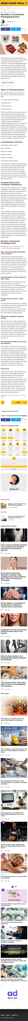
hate (24, 454)
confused (14, 469)
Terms (2, 1015)
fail (3, 454)
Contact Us (14, 1015)
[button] (26, 3)
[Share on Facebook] (5, 29)
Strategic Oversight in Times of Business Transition (11, 941)
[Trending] (3, 822)
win (24, 440)
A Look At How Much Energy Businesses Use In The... (16, 517)
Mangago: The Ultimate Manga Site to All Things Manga (17, 504)
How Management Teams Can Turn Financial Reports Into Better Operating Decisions (14, 782)
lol (10, 440)
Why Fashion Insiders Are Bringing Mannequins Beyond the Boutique (13, 658)
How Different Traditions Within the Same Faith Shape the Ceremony (12, 719)
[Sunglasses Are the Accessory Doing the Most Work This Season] (14, 619)
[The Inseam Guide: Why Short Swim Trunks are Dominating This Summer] (14, 672)
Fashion (4, 12)
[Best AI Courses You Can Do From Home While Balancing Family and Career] (14, 800)
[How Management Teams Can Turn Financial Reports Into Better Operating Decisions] (14, 768)
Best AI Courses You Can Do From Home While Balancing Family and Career (12, 814)
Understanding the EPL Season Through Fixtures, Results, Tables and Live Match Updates (13, 960)
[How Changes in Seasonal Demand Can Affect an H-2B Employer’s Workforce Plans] (14, 736)
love (17, 454)
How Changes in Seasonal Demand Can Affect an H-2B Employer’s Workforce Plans (14, 750)
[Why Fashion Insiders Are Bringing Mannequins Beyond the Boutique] (14, 646)
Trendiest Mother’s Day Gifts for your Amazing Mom (13, 904)
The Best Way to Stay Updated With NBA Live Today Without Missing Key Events (13, 846)
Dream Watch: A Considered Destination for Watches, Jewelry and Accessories (13, 605)
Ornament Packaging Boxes (10, 411)
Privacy (8, 1015)
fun (4, 440)
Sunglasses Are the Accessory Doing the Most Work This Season (14, 631)
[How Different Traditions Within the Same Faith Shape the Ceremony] (14, 706)
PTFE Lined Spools (13, 395)
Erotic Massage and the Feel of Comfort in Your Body (14, 877)
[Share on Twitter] (16, 29)
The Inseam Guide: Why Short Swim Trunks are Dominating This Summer (13, 684)
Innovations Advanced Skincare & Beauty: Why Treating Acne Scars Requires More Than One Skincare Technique (13, 576)
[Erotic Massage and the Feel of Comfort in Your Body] (14, 863)
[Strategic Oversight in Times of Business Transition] (14, 932)
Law (2, 747)
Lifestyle (11, 12)
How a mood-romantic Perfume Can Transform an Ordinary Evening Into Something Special (14, 547)
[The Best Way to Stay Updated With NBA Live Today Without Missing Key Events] (14, 831)
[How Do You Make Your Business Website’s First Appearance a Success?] (14, 971)
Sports (2, 842)
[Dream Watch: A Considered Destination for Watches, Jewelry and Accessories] (14, 593)
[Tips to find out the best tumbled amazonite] (14, 914)
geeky (10, 454)
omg (17, 440)
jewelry (17, 377)
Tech (2, 811)
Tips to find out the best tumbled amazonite (11, 923)
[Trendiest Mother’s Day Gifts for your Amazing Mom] (14, 895)
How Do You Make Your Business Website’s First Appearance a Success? (14, 979)
